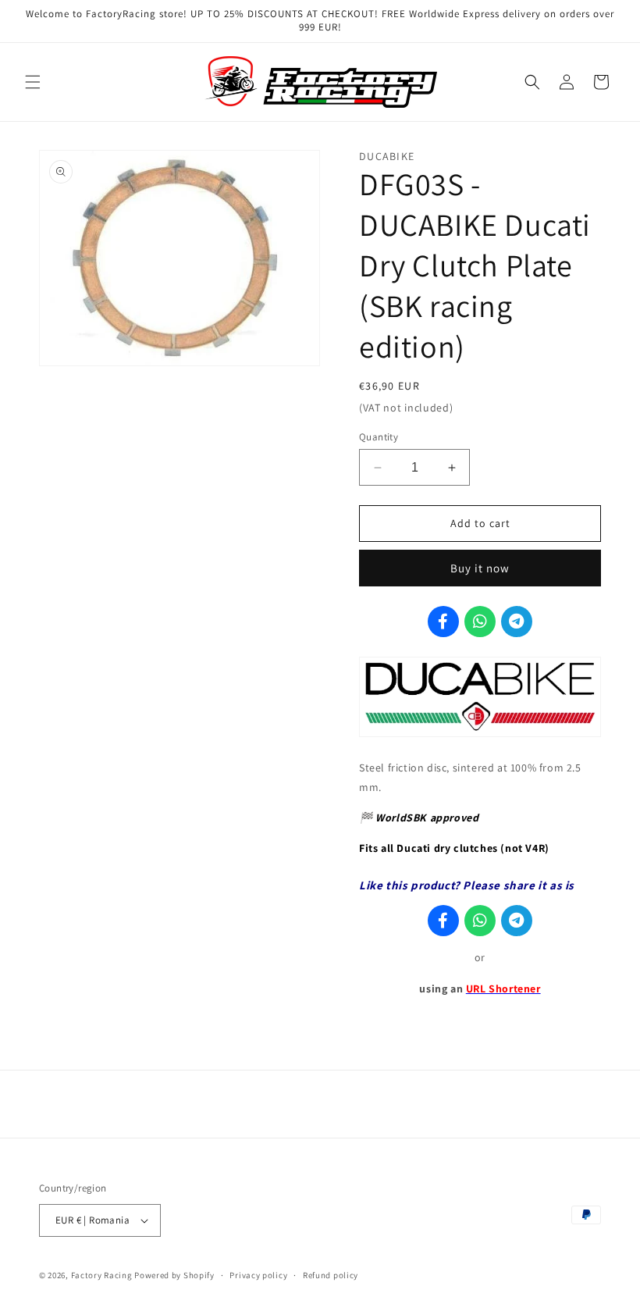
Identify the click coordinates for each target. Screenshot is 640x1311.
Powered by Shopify (174, 1275)
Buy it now (480, 568)
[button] (33, 82)
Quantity (378, 437)
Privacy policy (258, 1275)
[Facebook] (443, 621)
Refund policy (330, 1275)
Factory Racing (102, 1275)
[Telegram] (516, 621)
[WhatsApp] (480, 621)
